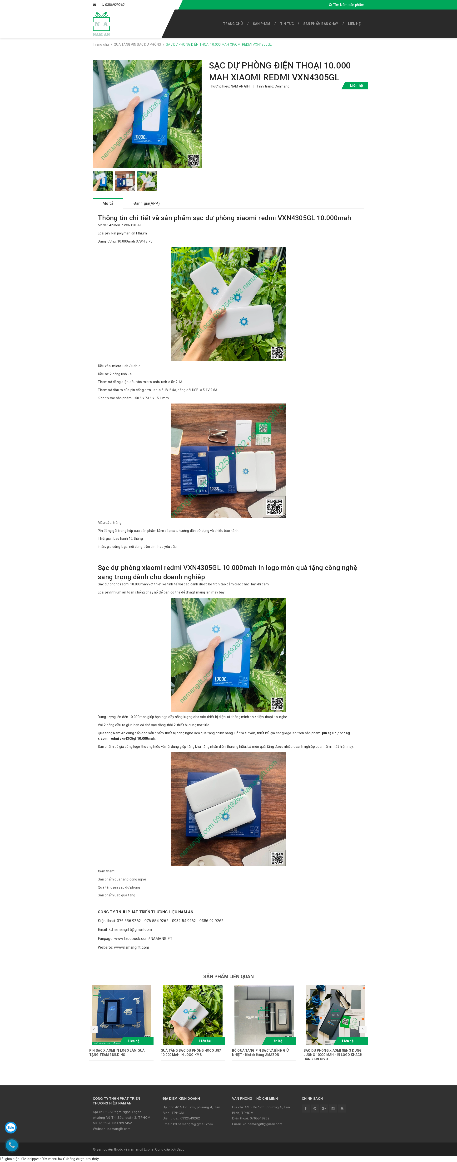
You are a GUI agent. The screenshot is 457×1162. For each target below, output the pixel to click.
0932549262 (190, 1118)
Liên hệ (354, 24)
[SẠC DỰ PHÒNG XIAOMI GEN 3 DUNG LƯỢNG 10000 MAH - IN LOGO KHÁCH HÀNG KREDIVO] (335, 1015)
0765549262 (260, 1118)
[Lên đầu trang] (442, 1156)
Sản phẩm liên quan (228, 976)
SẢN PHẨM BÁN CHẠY (320, 24)
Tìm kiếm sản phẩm (348, 5)
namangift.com (118, 1129)
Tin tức (287, 24)
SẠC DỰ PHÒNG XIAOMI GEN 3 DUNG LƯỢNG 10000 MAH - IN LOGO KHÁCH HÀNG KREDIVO (332, 1055)
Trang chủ (233, 24)
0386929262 (115, 5)
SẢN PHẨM (261, 24)
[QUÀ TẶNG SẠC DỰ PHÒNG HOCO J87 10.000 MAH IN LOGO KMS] (193, 1015)
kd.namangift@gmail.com (130, 929)
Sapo (181, 1149)
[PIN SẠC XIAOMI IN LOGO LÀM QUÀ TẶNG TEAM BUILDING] (121, 1015)
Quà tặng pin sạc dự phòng (119, 887)
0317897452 (122, 1123)
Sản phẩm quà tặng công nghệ (122, 879)
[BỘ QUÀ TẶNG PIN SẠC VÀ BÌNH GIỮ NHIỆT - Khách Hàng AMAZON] (264, 1015)
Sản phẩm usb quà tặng (116, 895)
